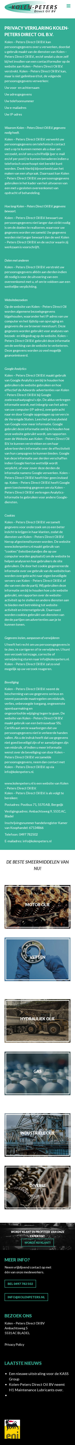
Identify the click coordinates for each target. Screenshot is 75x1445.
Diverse (37, 1185)
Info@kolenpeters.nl (26, 1297)
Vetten (37, 957)
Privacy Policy (14, 1344)
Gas (37, 1071)
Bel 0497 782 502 (20, 1284)
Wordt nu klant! (37, 1242)
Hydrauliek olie (37, 1018)
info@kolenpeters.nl (54, 659)
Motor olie (37, 904)
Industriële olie (37, 1133)
